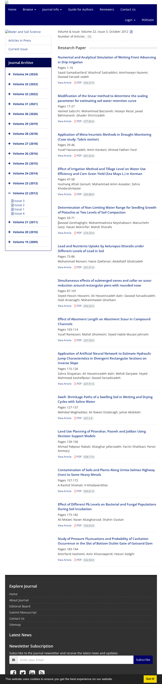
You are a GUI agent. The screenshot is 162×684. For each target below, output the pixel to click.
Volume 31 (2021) (25, 104)
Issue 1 (19, 209)
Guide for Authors (80, 9)
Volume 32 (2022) (25, 94)
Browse (28, 9)
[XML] (130, 32)
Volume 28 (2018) (25, 134)
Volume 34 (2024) (25, 74)
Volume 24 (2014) (25, 173)
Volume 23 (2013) (25, 183)
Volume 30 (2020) (25, 114)
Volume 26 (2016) (25, 153)
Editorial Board (19, 606)
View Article (65, 82)
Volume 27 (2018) (25, 144)
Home (12, 9)
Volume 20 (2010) (25, 232)
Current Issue (18, 49)
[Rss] (42, 673)
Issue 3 (19, 201)
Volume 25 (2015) (25, 163)
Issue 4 (19, 213)
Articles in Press (19, 40)
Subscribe (143, 660)
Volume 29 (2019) (25, 124)
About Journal (19, 600)
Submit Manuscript (22, 612)
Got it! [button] (150, 678)
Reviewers (107, 9)
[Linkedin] (33, 673)
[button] (114, 679)
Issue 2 (19, 205)
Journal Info (51, 9)
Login (129, 20)
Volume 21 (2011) (25, 222)
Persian (148, 20)
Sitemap (15, 625)
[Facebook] (14, 673)
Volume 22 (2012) (25, 193)
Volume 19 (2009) (25, 242)
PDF (85, 82)
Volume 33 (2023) (25, 84)
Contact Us (128, 9)
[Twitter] (23, 673)
